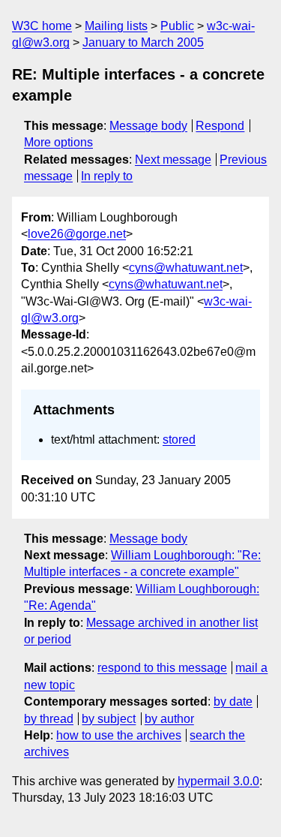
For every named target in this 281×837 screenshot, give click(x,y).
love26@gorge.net (77, 233)
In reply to (107, 176)
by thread (48, 718)
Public (177, 26)
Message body (148, 125)
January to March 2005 (143, 42)
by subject (109, 718)
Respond (220, 125)
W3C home (42, 26)
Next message (173, 159)
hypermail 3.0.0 (218, 781)
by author (169, 718)
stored (179, 439)
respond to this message (162, 667)
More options (58, 142)
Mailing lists (116, 26)
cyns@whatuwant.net (186, 267)
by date (233, 701)
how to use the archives (118, 735)
